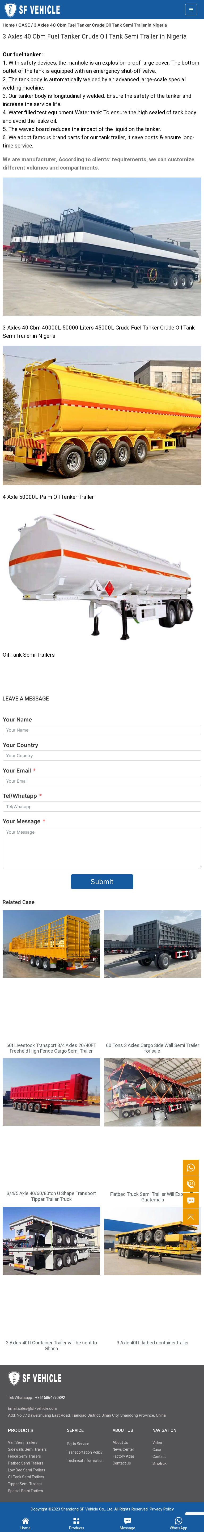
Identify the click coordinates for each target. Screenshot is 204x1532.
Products (76, 1528)
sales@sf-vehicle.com (37, 1408)
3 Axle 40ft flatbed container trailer (153, 1342)
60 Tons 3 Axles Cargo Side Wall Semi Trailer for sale (152, 1048)
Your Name (17, 719)
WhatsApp (178, 1528)
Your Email (17, 770)
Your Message (22, 821)
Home (9, 25)
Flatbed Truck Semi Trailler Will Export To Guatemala (152, 1197)
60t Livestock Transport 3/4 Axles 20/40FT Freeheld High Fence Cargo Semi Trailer (51, 1048)
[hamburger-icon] (191, 9)
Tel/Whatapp (20, 795)
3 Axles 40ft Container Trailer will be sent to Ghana (51, 1345)
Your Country (20, 745)
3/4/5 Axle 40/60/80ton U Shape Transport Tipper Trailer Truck (51, 1196)
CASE (24, 25)
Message (127, 1528)
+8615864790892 (50, 1397)
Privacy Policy (162, 1509)
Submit (102, 881)
